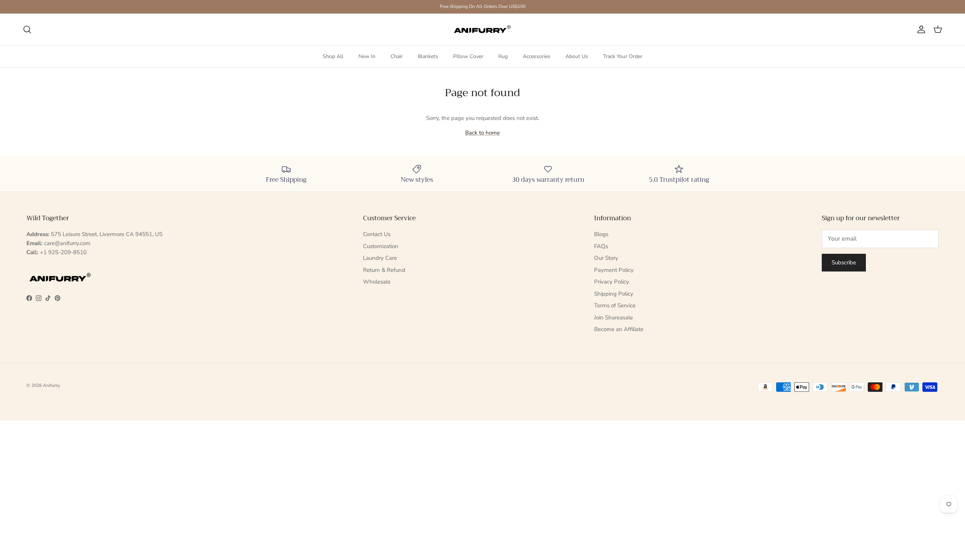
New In (366, 56)
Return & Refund (384, 270)
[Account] (920, 29)
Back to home (482, 133)
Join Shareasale (613, 317)
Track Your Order (622, 56)
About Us (576, 56)
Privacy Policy (611, 281)
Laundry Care (380, 258)
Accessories (536, 56)
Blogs (601, 234)
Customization (380, 246)
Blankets (428, 56)
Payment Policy (614, 270)
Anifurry (51, 385)
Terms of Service (615, 305)
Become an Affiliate (618, 329)
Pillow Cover (468, 56)
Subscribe (844, 262)
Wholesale (377, 281)
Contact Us (377, 234)
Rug (503, 56)
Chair (397, 56)
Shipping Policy (613, 294)
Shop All (333, 56)
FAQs (601, 246)
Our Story (606, 258)
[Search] (27, 29)
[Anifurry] (482, 29)
